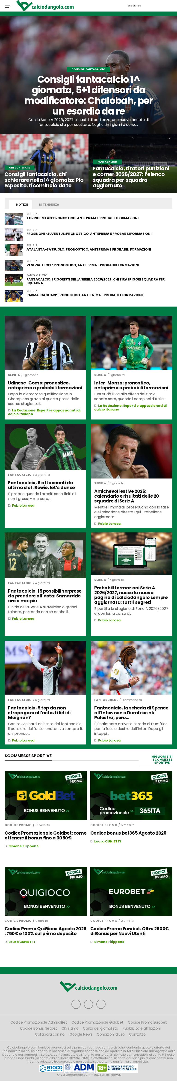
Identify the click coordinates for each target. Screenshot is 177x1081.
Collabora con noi (50, 1034)
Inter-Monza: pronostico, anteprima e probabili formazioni (131, 385)
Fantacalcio (20, 475)
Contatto (137, 1034)
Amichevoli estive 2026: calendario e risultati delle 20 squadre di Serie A (126, 496)
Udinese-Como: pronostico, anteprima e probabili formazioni (45, 385)
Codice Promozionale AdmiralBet (38, 1022)
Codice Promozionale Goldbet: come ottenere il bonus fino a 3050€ (45, 835)
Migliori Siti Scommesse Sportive (161, 760)
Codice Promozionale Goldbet (97, 1022)
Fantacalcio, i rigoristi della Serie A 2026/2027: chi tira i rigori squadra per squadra (96, 281)
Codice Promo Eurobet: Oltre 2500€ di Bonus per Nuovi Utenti (129, 931)
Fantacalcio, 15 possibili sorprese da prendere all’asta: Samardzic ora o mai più (45, 596)
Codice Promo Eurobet (147, 1022)
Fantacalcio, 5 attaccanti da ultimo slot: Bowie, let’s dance (41, 485)
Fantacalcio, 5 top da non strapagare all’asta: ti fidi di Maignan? (39, 713)
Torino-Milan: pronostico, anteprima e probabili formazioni (82, 218)
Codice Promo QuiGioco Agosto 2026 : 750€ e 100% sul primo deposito (45, 931)
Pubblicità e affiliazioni (142, 1028)
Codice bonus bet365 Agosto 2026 (128, 833)
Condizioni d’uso (111, 1034)
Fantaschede (106, 700)
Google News (81, 1034)
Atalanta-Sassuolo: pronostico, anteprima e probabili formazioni (89, 249)
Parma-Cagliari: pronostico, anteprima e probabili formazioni (85, 295)
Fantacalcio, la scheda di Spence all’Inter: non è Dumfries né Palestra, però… (131, 713)
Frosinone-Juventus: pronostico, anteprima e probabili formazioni (89, 233)
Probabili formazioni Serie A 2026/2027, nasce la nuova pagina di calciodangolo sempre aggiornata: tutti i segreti (131, 595)
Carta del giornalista (100, 1028)
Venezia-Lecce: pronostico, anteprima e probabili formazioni (83, 265)
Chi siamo (70, 1028)
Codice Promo (18, 825)
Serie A (14, 375)
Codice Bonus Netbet (38, 1028)
